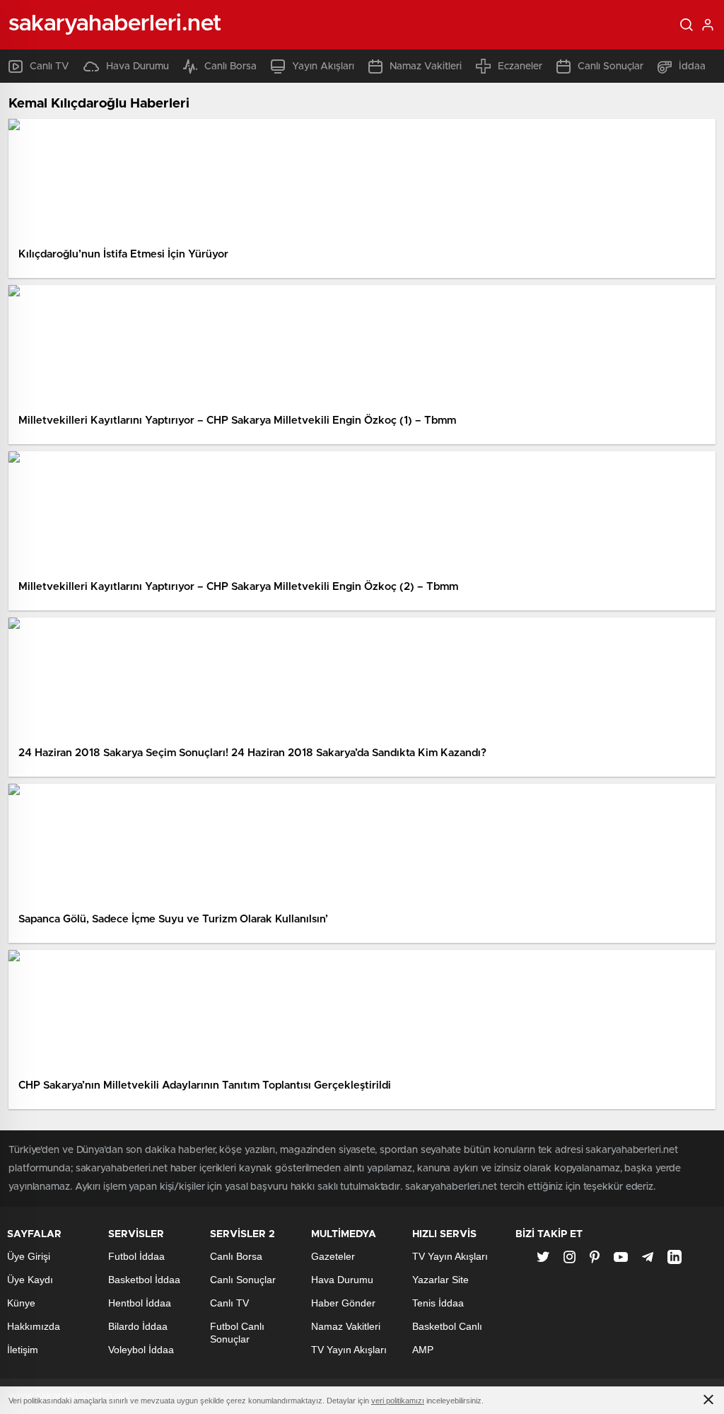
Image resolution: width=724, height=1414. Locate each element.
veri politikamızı (397, 1400)
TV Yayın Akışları (349, 1349)
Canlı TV (49, 66)
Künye (21, 1303)
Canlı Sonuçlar (610, 66)
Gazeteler (333, 1256)
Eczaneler (520, 66)
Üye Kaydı (30, 1279)
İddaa (692, 66)
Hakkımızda (33, 1326)
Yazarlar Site (440, 1279)
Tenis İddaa (438, 1303)
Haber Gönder (343, 1303)
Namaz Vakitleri (426, 66)
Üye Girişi (28, 1256)
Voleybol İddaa (141, 1349)
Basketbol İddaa (144, 1279)
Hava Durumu (137, 66)
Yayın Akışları (323, 66)
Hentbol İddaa (139, 1303)
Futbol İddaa (136, 1256)
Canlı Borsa (230, 66)
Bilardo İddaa (138, 1326)
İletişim (22, 1349)
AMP (422, 1349)
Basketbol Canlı (447, 1326)
